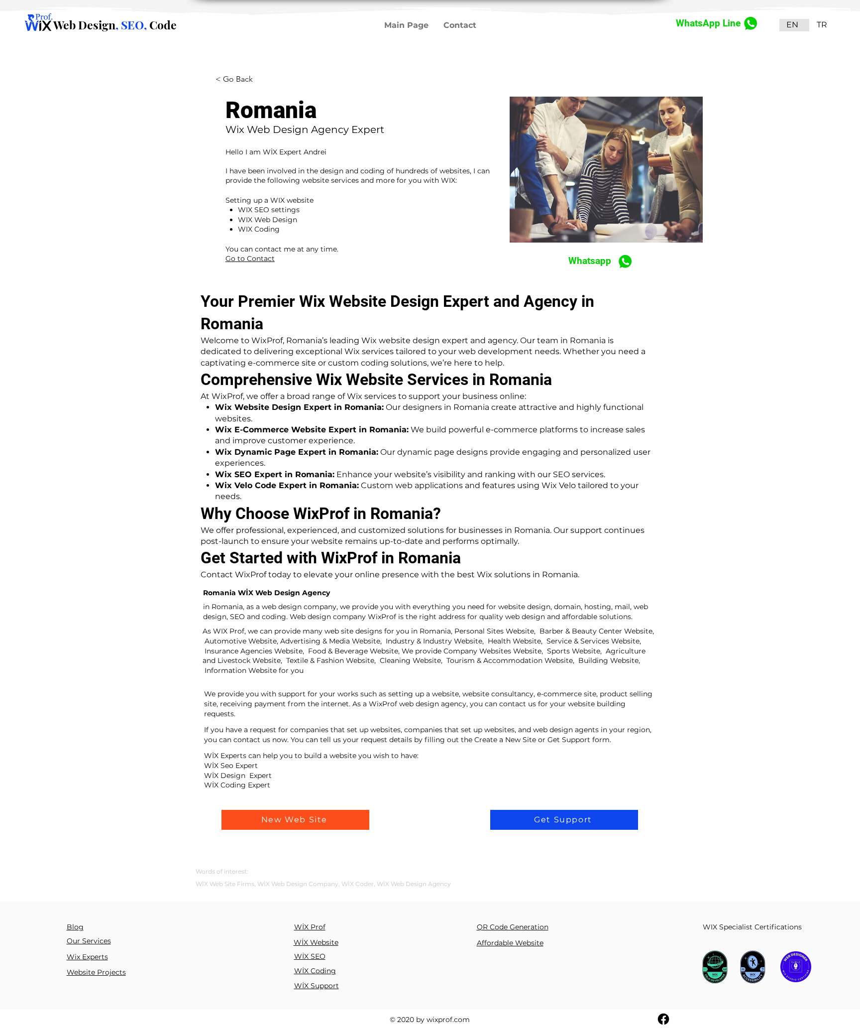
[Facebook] (663, 1019)
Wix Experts (87, 956)
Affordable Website (510, 942)
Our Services (89, 940)
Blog (75, 926)
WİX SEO (309, 956)
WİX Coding (315, 970)
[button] (295, 820)
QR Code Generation (512, 926)
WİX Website (316, 942)
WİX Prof (309, 926)
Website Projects (96, 972)
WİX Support (316, 985)
